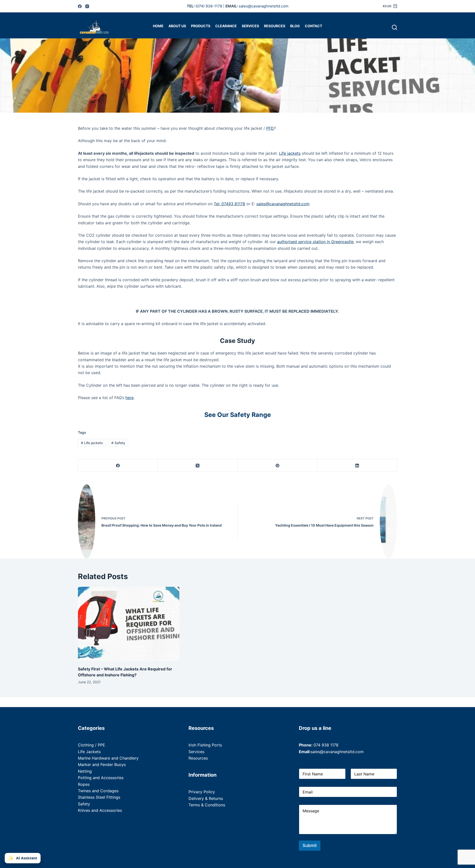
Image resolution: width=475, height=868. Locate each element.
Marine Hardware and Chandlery (108, 758)
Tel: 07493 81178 (229, 203)
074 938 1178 (325, 744)
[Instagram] (87, 6)
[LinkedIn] (357, 465)
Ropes (84, 784)
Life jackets (290, 153)
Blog (295, 26)
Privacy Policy (202, 791)
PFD (270, 128)
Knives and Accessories (100, 810)
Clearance (226, 26)
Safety (118, 443)
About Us (177, 26)
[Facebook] (80, 6)
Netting (85, 771)
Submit (310, 845)
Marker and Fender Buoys (102, 764)
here (129, 397)
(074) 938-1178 (208, 6)
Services (250, 26)
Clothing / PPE (91, 744)
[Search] (394, 27)
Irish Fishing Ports (205, 744)
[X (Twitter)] (198, 465)
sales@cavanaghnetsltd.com (263, 6)
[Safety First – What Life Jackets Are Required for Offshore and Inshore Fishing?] (128, 624)
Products (200, 26)
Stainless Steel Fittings (99, 797)
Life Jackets (89, 751)
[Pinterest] (277, 465)
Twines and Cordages (98, 790)
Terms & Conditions (207, 804)
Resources (274, 26)
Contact (313, 26)
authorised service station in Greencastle (315, 241)
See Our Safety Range (237, 414)
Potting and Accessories (100, 777)
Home (158, 26)
